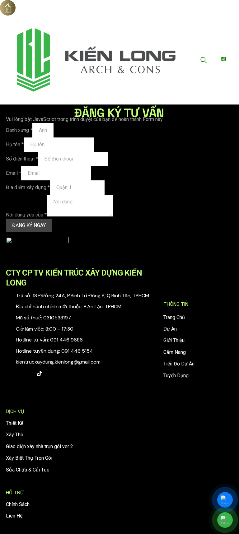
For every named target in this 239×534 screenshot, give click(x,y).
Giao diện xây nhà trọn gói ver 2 (39, 446)
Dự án (170, 329)
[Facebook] (12, 373)
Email (13, 173)
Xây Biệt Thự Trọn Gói (29, 458)
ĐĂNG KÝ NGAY (29, 225)
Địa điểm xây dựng (28, 187)
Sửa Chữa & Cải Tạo (27, 470)
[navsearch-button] (203, 60)
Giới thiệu (174, 340)
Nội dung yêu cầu (26, 215)
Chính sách (18, 504)
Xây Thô (14, 435)
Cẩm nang (174, 352)
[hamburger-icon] (223, 58)
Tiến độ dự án (178, 364)
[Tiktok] (39, 373)
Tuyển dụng (176, 375)
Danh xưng (19, 130)
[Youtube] (25, 373)
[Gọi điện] (225, 520)
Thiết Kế (14, 423)
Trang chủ (174, 317)
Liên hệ (14, 516)
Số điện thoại (22, 159)
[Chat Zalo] (225, 500)
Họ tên (15, 144)
